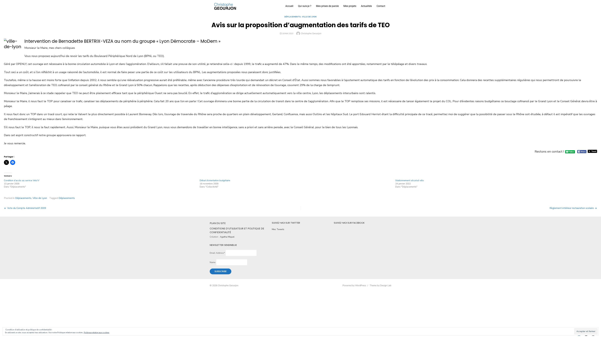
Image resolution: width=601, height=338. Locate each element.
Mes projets (349, 6)
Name (213, 262)
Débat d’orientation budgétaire (215, 180)
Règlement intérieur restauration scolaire (572, 208)
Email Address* (217, 252)
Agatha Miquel (227, 236)
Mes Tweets (278, 229)
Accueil (289, 6)
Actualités (366, 6)
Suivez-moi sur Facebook (349, 222)
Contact (381, 6)
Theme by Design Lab (380, 285)
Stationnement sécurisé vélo (409, 180)
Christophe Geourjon (311, 33)
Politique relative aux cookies (96, 332)
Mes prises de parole (327, 6)
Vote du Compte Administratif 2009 (26, 208)
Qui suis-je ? (304, 6)
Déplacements (292, 16)
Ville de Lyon (309, 16)
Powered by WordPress (354, 285)
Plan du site (218, 223)
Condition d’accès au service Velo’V (21, 180)
